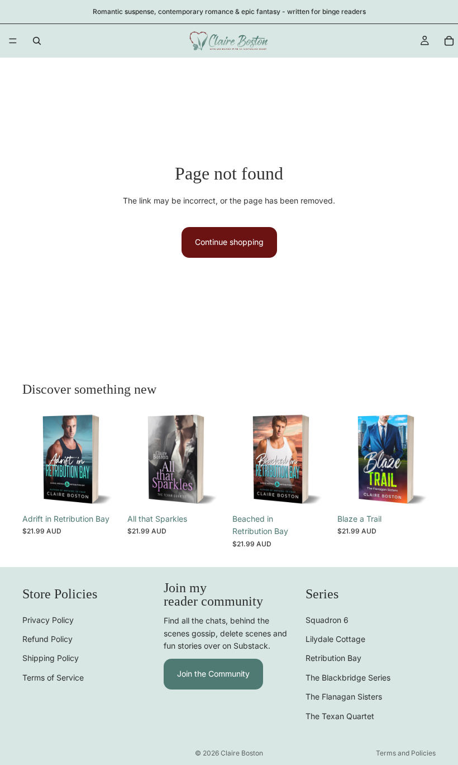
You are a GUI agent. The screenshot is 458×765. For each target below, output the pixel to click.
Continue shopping (229, 242)
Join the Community (213, 673)
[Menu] (13, 41)
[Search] (37, 41)
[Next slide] (108, 459)
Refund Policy (47, 639)
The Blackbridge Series (348, 677)
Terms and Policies (406, 753)
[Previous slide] (34, 459)
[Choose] (103, 491)
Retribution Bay (333, 658)
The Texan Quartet (340, 715)
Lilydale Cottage (335, 639)
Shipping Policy (50, 658)
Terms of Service (53, 677)
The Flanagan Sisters (344, 696)
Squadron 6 (327, 619)
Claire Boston (242, 753)
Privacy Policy (48, 619)
